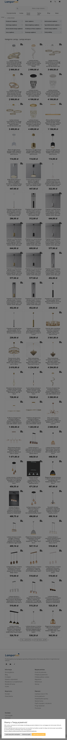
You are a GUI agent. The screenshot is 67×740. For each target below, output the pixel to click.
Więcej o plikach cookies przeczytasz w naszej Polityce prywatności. (20, 731)
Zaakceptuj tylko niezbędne (12, 734)
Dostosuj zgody (26, 734)
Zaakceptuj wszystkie (38, 734)
